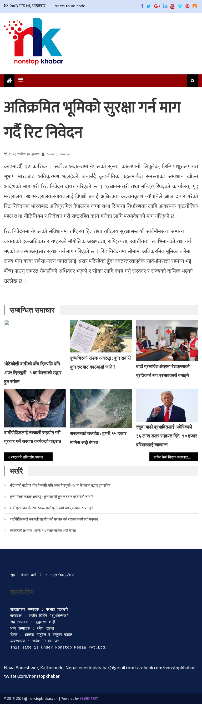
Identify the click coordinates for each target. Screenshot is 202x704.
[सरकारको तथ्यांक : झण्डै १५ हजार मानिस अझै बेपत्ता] (101, 408)
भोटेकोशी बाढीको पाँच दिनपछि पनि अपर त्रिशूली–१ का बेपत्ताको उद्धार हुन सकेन (33, 372)
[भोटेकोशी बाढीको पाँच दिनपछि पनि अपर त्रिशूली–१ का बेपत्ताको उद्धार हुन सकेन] (35, 339)
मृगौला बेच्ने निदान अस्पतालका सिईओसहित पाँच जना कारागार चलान (176, 457)
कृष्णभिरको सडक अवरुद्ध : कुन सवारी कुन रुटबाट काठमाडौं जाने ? (51, 496)
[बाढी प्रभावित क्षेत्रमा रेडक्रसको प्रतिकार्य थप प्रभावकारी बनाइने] (167, 340)
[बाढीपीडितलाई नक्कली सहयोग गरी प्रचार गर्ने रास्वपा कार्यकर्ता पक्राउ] (35, 408)
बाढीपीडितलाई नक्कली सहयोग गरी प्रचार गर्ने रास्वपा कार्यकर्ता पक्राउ (54, 519)
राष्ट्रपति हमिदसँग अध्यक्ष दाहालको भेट (31, 457)
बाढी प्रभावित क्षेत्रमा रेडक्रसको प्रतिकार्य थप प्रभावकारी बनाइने (51, 508)
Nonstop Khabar (58, 154)
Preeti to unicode (69, 5)
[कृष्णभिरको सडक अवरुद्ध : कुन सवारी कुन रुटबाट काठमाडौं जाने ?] (101, 336)
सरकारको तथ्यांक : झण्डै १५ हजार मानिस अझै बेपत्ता (43, 530)
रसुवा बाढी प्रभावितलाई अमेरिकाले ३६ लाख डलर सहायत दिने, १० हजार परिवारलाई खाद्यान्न (166, 435)
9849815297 (88, 698)
